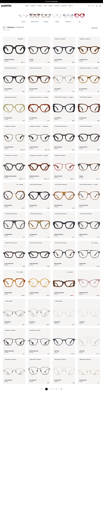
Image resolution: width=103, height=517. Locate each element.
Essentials (50, 5)
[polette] (6, 5)
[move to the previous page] (44, 389)
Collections (39, 5)
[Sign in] (96, 6)
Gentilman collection (60, 39)
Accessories (57, 5)
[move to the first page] (41, 389)
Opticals (27, 5)
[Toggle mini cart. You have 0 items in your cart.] (100, 6)
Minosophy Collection (10, 359)
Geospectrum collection (11, 155)
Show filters (95, 28)
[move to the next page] (59, 389)
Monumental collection (11, 68)
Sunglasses (33, 5)
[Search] (93, 6)
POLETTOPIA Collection (61, 97)
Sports (45, 5)
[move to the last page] (61, 389)
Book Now (55, 1)
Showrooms (64, 5)
